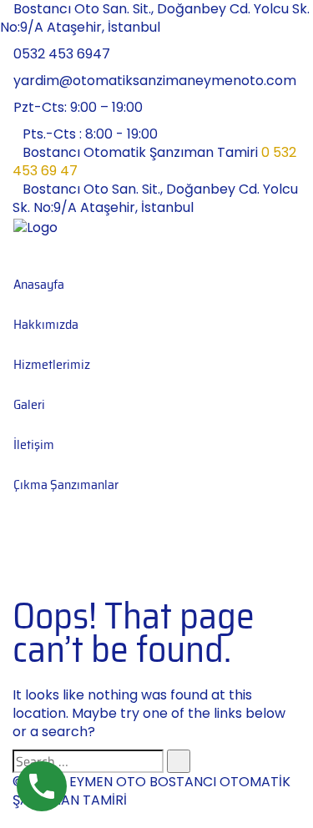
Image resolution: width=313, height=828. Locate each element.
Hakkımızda (45, 324)
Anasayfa (38, 284)
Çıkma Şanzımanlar (66, 484)
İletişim (33, 444)
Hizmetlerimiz (51, 364)
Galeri (29, 404)
